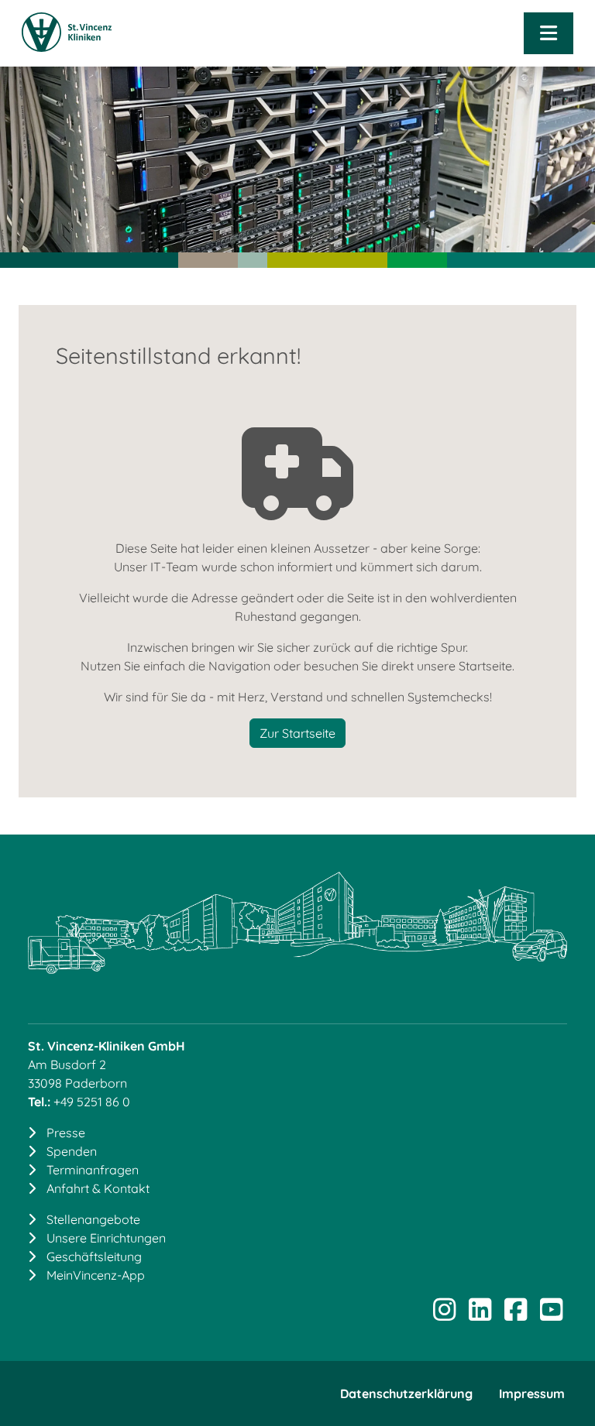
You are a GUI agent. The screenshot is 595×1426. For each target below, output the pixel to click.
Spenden (71, 1151)
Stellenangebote (93, 1219)
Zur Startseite (297, 733)
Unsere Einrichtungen (106, 1238)
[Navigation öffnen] (548, 33)
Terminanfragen (92, 1169)
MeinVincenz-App (95, 1275)
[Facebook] (515, 1314)
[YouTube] (551, 1314)
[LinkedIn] (479, 1314)
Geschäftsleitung (94, 1256)
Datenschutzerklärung (406, 1393)
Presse (65, 1132)
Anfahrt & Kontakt (98, 1188)
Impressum (532, 1393)
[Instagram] (444, 1314)
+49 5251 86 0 (91, 1101)
